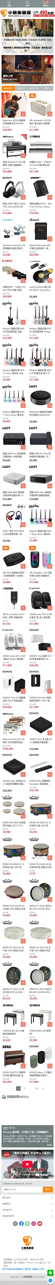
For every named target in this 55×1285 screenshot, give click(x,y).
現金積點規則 (8, 1216)
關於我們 (6, 1198)
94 (36, 1088)
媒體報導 (6, 1204)
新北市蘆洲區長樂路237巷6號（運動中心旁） (24, 1269)
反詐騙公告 (7, 1210)
